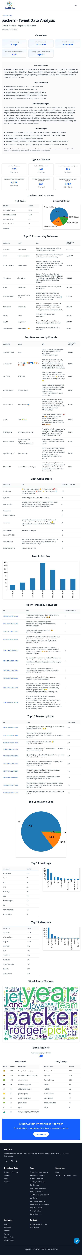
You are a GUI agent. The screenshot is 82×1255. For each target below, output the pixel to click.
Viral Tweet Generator (38, 1188)
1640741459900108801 (10, 771)
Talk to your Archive (37, 1182)
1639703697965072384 (10, 688)
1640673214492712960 (10, 785)
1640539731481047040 (10, 793)
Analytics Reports (36, 1191)
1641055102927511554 (10, 661)
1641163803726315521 (10, 670)
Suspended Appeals (37, 1201)
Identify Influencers (37, 1175)
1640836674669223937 (10, 678)
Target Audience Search (39, 1172)
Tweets (7, 1175)
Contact (7, 1231)
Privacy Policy (9, 1237)
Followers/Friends (11, 1172)
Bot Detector (35, 1185)
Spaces (7, 1182)
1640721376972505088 (10, 702)
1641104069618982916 (10, 650)
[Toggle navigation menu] (75, 5)
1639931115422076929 (10, 631)
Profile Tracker (35, 1211)
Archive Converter (36, 1178)
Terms (6, 1234)
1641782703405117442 (10, 624)
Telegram (35, 1227)
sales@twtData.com (39, 1224)
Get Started (41, 1134)
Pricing (7, 1224)
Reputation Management (39, 1204)
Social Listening (36, 1214)
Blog (57, 1172)
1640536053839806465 (10, 778)
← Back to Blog (7, 16)
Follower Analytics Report (39, 1195)
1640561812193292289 (10, 756)
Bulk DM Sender (36, 1208)
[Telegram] (77, 1241)
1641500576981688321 (10, 640)
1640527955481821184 (10, 616)
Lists (6, 1178)
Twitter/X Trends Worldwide (65, 1175)
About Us (7, 1227)
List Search (34, 1198)
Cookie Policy (9, 1240)
